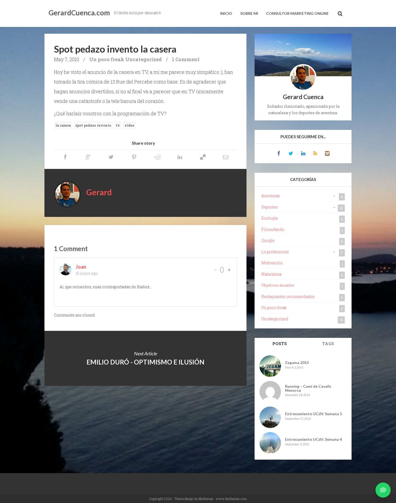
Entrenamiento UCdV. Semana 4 (313, 439)
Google (268, 240)
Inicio (226, 13)
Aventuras (270, 195)
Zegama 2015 (297, 362)
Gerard (99, 192)
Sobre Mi (249, 13)
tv (118, 125)
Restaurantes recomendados (288, 296)
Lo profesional (275, 251)
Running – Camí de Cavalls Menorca (308, 388)
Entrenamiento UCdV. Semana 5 (313, 414)
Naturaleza (271, 274)
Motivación (272, 262)
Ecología (269, 218)
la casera (63, 125)
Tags (328, 343)
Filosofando (272, 229)
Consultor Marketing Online (297, 13)
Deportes (269, 207)
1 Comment (186, 59)
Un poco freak (106, 59)
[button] (383, 490)
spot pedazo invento (93, 125)
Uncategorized (143, 59)
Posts (279, 343)
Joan (81, 267)
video (129, 125)
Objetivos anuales (277, 285)
